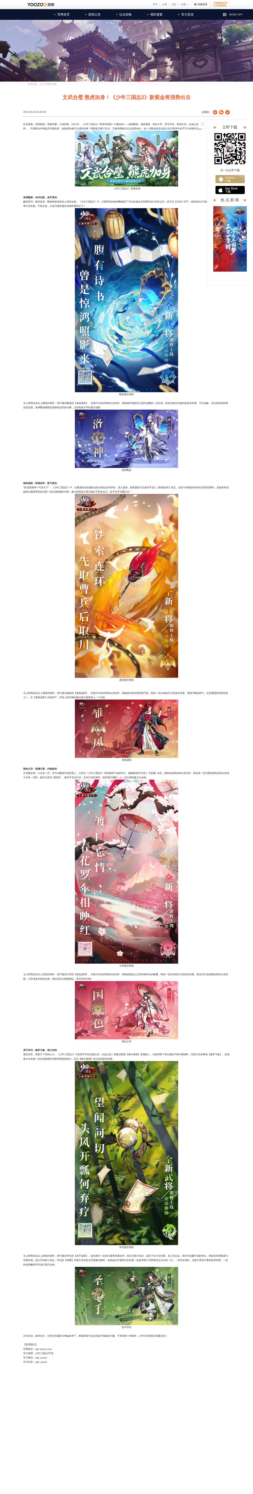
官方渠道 (186, 14)
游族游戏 (202, 4)
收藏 (183, 4)
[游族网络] (41, 4)
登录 (155, 4)
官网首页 (62, 14)
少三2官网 (44, 84)
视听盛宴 (155, 14)
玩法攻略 (124, 14)
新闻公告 (93, 14)
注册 (164, 4)
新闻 (54, 84)
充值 (174, 4)
